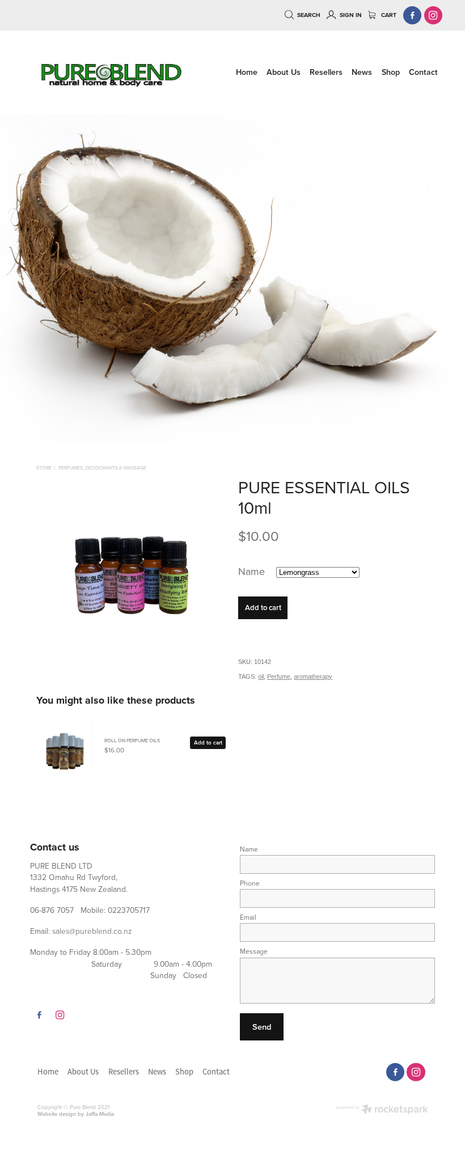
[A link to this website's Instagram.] (433, 15)
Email (248, 917)
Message (254, 951)
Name (249, 849)
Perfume (278, 676)
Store (44, 467)
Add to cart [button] (263, 607)
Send (261, 1027)
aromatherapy (313, 676)
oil (261, 676)
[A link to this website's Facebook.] (412, 15)
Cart (387, 15)
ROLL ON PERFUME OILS (132, 740)
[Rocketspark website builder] (382, 1110)
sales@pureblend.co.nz (92, 930)
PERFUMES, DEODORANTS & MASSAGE (102, 467)
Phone (250, 883)
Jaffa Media (100, 1114)
